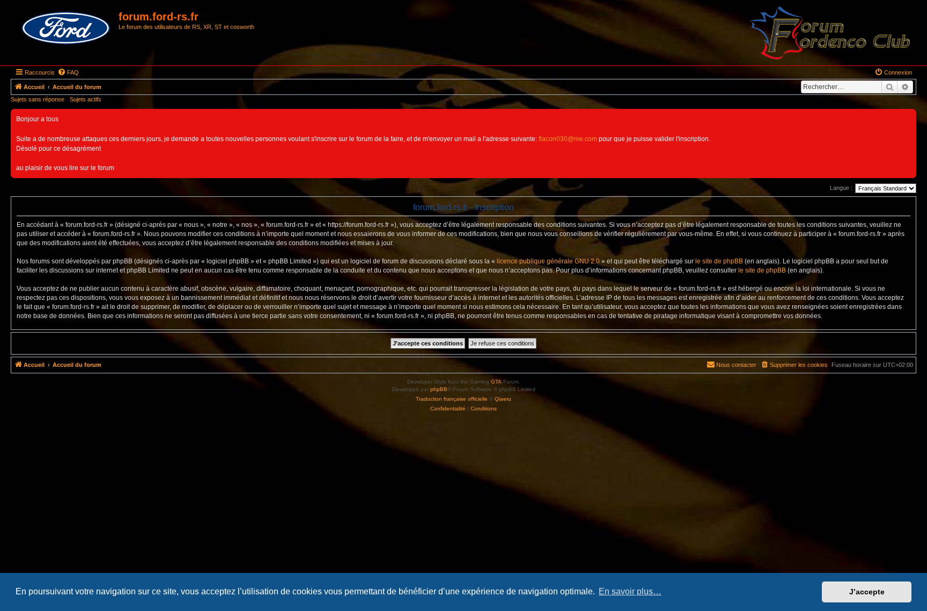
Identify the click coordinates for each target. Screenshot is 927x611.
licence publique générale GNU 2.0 (548, 261)
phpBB (438, 389)
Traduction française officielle (452, 399)
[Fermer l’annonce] (907, 117)
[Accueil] (66, 28)
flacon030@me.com (568, 139)
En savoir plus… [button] (630, 591)
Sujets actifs (85, 99)
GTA (496, 382)
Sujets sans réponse (37, 99)
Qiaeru (503, 399)
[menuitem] (68, 72)
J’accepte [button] (867, 591)
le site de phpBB (719, 261)
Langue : (841, 188)
